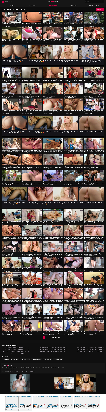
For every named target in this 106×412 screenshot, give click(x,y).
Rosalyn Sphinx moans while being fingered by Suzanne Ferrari (74, 248)
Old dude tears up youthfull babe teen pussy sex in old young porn (12, 145)
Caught (56, 80)
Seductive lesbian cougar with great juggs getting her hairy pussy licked (74, 74)
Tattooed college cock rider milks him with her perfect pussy (12, 295)
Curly (99, 238)
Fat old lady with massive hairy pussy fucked (94, 34)
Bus (22, 183)
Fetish (11, 111)
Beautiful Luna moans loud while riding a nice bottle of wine (53, 311)
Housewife (67, 317)
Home (12, 5)
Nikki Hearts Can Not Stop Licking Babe (53, 176)
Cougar (66, 80)
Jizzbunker (30, 255)
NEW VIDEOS (74, 5)
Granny (87, 151)
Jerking (92, 151)
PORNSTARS (33, 5)
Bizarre (25, 25)
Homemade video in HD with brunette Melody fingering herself (94, 263)
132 (56, 337)
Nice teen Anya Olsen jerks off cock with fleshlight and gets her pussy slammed (12, 232)
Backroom (67, 25)
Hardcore (77, 167)
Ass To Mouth (16, 183)
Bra (30, 151)
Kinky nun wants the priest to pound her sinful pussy (12, 248)
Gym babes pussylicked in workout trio (32, 34)
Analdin (50, 152)
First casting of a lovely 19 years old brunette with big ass (12, 279)
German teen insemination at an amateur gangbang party (74, 263)
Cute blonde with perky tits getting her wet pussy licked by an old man (32, 89)
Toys (101, 167)
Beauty (66, 40)
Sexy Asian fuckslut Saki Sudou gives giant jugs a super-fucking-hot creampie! (74, 161)
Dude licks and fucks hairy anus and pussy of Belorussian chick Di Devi (53, 105)
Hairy (89, 40)
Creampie (30, 222)
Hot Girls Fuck (48, 359)
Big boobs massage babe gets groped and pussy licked (74, 176)
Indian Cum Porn (25, 359)
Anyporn (71, 81)
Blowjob (29, 111)
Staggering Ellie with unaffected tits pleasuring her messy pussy (53, 248)
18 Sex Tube (15, 359)
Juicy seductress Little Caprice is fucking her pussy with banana (32, 74)
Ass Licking (50, 80)
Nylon (81, 317)
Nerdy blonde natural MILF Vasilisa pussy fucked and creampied (32, 216)
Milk (13, 301)
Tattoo (79, 40)
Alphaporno (92, 42)
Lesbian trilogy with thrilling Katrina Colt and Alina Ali (94, 176)
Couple (66, 167)
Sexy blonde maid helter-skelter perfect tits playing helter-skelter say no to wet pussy (32, 326)
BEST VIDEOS (53, 5)
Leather (20, 285)
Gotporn (9, 26)
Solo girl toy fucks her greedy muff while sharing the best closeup (12, 326)
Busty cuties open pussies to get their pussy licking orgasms (12, 176)
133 (59, 337)
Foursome (46, 285)
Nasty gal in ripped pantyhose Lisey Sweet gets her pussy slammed (74, 311)
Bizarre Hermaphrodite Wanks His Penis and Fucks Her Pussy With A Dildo (32, 18)
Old (90, 25)
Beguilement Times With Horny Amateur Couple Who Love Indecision (12, 216)
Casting (10, 285)
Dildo (29, 25)
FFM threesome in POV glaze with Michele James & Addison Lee (53, 295)
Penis (34, 25)
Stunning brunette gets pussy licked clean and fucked (53, 145)
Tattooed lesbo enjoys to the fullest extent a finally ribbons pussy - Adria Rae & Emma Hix (94, 89)
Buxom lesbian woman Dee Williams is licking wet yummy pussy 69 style (94, 74)
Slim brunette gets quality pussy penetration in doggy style (94, 216)
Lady (93, 40)
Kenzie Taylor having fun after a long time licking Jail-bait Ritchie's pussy (74, 232)
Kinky (4, 254)
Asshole (70, 111)
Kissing (39, 254)
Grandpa (11, 80)
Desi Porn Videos (37, 359)
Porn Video (6, 359)
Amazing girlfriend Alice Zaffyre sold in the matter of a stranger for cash (74, 216)
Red (103, 111)
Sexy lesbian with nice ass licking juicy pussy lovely (32, 161)
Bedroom (94, 238)
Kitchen (46, 254)
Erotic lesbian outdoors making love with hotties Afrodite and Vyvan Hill (53, 216)
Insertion (51, 317)
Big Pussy (71, 183)
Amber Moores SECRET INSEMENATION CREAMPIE (74, 326)
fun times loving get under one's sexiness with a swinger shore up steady (32, 232)
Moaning (61, 222)
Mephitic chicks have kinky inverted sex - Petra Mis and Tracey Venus (12, 263)
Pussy (13, 25)
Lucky (86, 25)
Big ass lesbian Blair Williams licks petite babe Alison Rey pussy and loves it (32, 176)
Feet (7, 111)
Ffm (61, 270)
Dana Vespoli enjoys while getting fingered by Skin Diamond (94, 295)
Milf (91, 96)
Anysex (50, 26)
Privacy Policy (32, 371)
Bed (90, 238)
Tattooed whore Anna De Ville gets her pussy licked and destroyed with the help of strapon (53, 34)
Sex (21, 151)
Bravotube (30, 26)
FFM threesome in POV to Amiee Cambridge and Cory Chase (94, 311)
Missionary (81, 333)
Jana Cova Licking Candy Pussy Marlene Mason (12, 161)
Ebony (86, 183)
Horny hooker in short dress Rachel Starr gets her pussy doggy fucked (94, 279)
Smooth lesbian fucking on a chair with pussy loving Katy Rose (12, 105)
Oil (71, 96)
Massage (67, 96)
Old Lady (102, 40)
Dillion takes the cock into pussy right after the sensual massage (74, 89)
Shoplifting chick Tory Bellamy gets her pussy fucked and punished (53, 18)
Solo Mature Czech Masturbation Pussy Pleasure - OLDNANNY (53, 232)
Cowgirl (34, 111)
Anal (4, 96)
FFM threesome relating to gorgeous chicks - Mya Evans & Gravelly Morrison (32, 295)
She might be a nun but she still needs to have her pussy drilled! (53, 89)
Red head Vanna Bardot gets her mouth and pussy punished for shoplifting (94, 105)
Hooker (87, 254)
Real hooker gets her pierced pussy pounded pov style (94, 248)
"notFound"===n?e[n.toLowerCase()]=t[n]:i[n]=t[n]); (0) (15, 347)
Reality (17, 25)
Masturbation (52, 238)
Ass (4, 40)
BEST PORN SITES (94, 5)
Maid (20, 270)
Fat (86, 40)
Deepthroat (46, 40)
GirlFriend (5, 80)
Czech (45, 238)
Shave (100, 151)
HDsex (8, 152)
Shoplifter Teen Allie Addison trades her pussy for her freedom (12, 18)
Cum (9, 238)
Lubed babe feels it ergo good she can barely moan (53, 326)
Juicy (38, 80)
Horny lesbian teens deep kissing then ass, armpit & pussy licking (32, 248)
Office (8, 25)
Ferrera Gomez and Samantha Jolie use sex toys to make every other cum (94, 161)
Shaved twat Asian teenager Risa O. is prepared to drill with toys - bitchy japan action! (94, 326)
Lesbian (75, 80)
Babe (25, 40)
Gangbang (40, 151)
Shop (22, 25)
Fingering (34, 151)
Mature (57, 238)
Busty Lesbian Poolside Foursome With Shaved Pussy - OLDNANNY (53, 279)
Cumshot (14, 238)
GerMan (78, 270)
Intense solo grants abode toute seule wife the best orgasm (94, 232)
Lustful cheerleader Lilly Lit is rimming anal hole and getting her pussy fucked (12, 89)
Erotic (29, 333)
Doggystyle (40, 111)
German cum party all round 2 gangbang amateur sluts (74, 279)
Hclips (91, 152)
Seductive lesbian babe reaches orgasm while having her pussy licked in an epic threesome (74, 145)
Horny (35, 254)
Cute (29, 80)
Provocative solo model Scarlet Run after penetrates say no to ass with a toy (12, 311)
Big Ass (39, 183)
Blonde (25, 96)
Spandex (38, 40)
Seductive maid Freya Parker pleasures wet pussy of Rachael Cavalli (32, 311)
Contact (11, 371)
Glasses (36, 222)
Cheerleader (19, 96)
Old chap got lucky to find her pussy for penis (94, 18)
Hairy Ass (60, 111)
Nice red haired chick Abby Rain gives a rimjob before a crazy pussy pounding (53, 74)
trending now (8, 1)
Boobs (76, 183)
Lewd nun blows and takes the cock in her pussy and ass (12, 34)
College (5, 301)
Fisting (102, 270)
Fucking (34, 80)
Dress (86, 285)
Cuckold (10, 222)
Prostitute (96, 254)
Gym (29, 40)
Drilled (45, 96)
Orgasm (98, 333)
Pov (91, 254)
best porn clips (58, 359)
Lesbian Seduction (83, 80)
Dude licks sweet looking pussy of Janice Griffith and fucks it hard (74, 34)
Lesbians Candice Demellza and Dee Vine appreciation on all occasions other (32, 279)
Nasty (15, 80)
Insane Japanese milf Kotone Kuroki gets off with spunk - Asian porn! (32, 145)
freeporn (53, 2)
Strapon (60, 40)
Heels (61, 151)
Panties (92, 167)
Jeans (4, 25)
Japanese (82, 167)
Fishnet (15, 285)
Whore (83, 40)
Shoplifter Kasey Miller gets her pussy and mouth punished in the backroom (74, 18)
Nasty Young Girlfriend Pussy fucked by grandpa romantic (12, 74)
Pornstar (96, 96)
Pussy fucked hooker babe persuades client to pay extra (32, 263)
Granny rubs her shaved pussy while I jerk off (94, 145)
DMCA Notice (17, 371)
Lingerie (16, 270)
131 (53, 337)
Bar (86, 111)
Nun (7, 40)
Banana (25, 80)
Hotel (9, 301)
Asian (86, 301)
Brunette (56, 151)
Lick (52, 40)
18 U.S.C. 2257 (25, 371)
